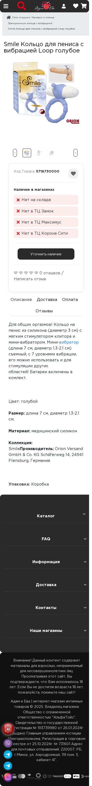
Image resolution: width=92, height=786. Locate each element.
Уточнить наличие (46, 254)
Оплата (70, 299)
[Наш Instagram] (8, 777)
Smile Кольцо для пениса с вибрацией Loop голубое (41, 28)
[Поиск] (21, 6)
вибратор (69, 342)
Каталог (46, 516)
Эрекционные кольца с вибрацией (30, 23)
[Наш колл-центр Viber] (8, 743)
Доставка (47, 299)
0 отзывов (49, 273)
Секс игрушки (21, 17)
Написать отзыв (30, 279)
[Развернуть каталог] (83, 514)
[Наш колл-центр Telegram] (8, 766)
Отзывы (44, 311)
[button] (15, 153)
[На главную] (44, 6)
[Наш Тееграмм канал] (8, 754)
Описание (21, 299)
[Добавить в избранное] (73, 173)
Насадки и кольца (43, 17)
